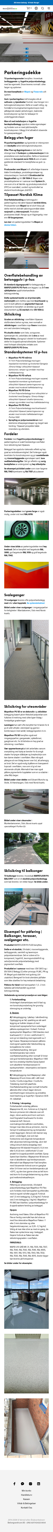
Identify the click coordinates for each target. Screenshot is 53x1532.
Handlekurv (26, 1495)
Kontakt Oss (26, 1507)
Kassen (26, 1499)
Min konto (26, 1490)
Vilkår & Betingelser (26, 1503)
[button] (29, 8)
